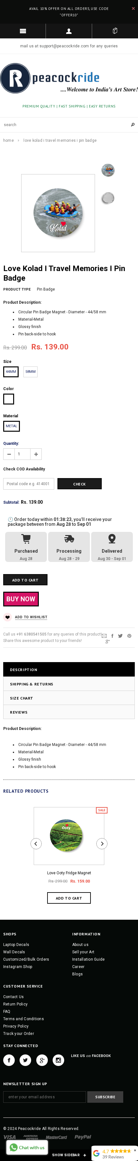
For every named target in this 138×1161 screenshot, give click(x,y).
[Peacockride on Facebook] (9, 1060)
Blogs (77, 974)
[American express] (30, 1137)
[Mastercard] (56, 1137)
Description (23, 669)
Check (79, 484)
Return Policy (15, 1004)
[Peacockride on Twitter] (25, 1060)
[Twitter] (120, 635)
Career (78, 967)
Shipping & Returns (31, 684)
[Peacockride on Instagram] (58, 1060)
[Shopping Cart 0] (115, 31)
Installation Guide (88, 959)
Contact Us (13, 997)
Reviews (18, 712)
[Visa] (9, 1137)
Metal (11, 426)
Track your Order (18, 1033)
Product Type (16, 289)
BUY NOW (20, 599)
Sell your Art (83, 952)
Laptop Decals (16, 944)
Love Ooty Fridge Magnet (69, 873)
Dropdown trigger (69, 31)
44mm (11, 372)
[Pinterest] (129, 635)
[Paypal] (82, 1137)
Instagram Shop (17, 967)
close (133, 8)
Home (8, 140)
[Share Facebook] (112, 635)
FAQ (7, 1011)
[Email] (104, 635)
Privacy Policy (16, 1026)
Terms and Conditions (23, 1019)
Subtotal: (11, 502)
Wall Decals (14, 952)
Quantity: (11, 443)
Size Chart (21, 698)
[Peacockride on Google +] (42, 1060)
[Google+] (108, 641)
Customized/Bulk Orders (26, 959)
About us (80, 944)
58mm (30, 372)
